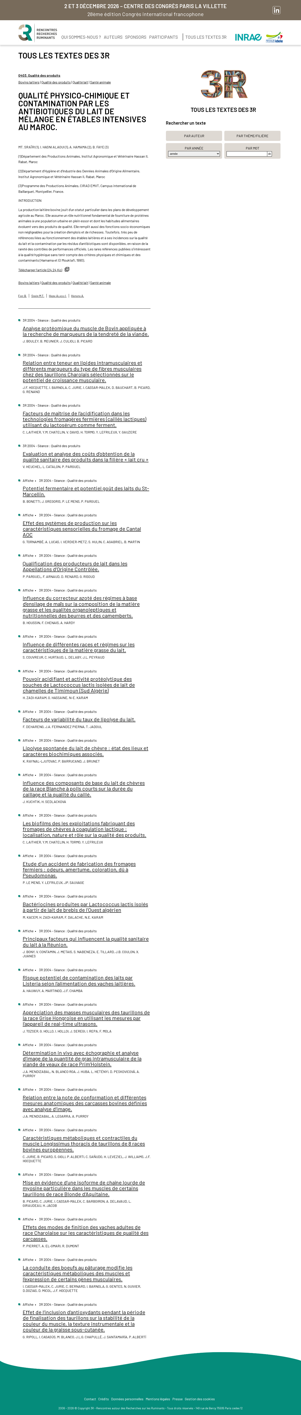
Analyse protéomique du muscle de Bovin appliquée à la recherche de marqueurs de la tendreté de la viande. (86, 331)
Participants (163, 37)
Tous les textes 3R (206, 37)
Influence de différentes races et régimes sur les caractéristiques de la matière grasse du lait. (79, 647)
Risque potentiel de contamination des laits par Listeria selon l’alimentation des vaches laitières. (79, 980)
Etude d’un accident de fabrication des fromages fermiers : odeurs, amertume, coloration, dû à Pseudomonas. (79, 869)
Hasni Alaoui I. (58, 296)
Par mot (252, 148)
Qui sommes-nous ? (81, 37)
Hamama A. (77, 296)
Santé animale (100, 82)
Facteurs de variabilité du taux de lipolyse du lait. (79, 719)
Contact (90, 1399)
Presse (177, 1399)
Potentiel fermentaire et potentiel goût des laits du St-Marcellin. (86, 491)
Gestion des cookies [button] (200, 1399)
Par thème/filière (252, 136)
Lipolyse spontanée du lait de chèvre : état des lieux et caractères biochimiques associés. (85, 751)
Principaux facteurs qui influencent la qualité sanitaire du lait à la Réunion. (86, 941)
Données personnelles (127, 1399)
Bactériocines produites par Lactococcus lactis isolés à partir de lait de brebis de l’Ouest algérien (85, 907)
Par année (194, 148)
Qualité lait (80, 82)
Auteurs (113, 37)
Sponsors (135, 37)
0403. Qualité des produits (39, 75)
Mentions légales (158, 1399)
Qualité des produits (56, 82)
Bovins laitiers (28, 82)
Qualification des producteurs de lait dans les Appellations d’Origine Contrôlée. (75, 566)
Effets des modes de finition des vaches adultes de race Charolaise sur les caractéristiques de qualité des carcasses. (86, 1233)
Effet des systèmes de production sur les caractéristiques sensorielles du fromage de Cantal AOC (82, 529)
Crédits (103, 1399)
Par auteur (194, 136)
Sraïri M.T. (37, 296)
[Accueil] (37, 33)
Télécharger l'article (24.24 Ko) (40, 270)
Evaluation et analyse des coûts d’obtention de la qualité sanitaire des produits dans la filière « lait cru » (86, 456)
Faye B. (22, 296)
